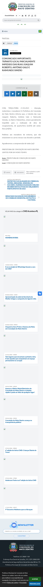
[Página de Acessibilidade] (35, 15)
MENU (6, 31)
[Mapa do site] (32, 15)
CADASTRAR (21, 536)
